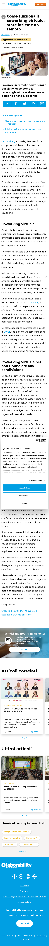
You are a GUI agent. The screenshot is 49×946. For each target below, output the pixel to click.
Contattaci (24, 891)
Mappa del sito (24, 902)
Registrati (40, 4)
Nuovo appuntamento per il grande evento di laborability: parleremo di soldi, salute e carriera (22, 800)
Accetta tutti (25, 488)
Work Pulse (9, 783)
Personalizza (23, 496)
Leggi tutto (33, 732)
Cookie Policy (25, 939)
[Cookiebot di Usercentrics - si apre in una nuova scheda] (35, 440)
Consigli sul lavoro (21, 35)
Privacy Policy (41, 936)
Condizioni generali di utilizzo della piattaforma (24, 896)
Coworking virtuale (14, 116)
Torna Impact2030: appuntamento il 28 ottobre (21, 788)
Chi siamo (24, 886)
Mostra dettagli (35, 480)
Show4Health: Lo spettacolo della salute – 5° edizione (20, 710)
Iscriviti (24, 649)
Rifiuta (24, 504)
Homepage (5, 35)
